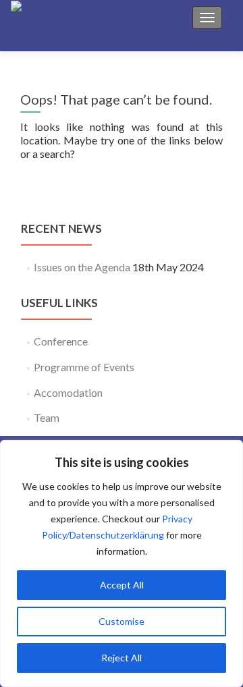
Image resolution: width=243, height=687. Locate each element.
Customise (121, 621)
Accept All (122, 584)
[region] (121, 563)
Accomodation (68, 392)
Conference (61, 341)
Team (46, 417)
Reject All (121, 657)
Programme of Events (84, 366)
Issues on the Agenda (82, 266)
